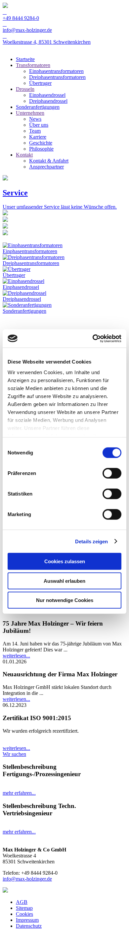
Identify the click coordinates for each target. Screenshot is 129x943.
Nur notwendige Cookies (64, 600)
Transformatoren (33, 65)
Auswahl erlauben (64, 580)
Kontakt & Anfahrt (48, 161)
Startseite (25, 59)
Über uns (38, 125)
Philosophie (41, 149)
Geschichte (40, 143)
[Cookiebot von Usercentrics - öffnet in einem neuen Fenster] (92, 338)
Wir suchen (14, 754)
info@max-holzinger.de (27, 879)
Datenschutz (29, 926)
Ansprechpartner (46, 166)
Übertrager (40, 83)
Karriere (37, 137)
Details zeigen (91, 541)
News (35, 119)
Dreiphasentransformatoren (57, 77)
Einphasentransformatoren (56, 71)
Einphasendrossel (47, 95)
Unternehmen (30, 113)
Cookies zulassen (64, 561)
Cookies (24, 914)
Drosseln (25, 89)
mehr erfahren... (19, 793)
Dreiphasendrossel (48, 101)
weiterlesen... (16, 655)
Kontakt (24, 155)
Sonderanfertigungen (38, 107)
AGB (21, 902)
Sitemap (24, 908)
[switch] (112, 473)
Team (35, 131)
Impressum (27, 920)
